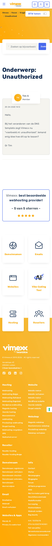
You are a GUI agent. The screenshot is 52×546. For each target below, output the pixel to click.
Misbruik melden (35, 511)
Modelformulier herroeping (34, 502)
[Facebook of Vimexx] (5, 373)
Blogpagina (33, 479)
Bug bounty (33, 515)
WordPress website (36, 401)
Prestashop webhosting (12, 423)
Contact (31, 468)
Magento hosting (9, 408)
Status (31, 472)
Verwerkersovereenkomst (39, 531)
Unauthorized (11, 16)
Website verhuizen (36, 394)
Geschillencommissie (37, 497)
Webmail (6, 504)
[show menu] (4, 4)
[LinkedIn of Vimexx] (16, 373)
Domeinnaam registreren (13, 468)
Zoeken (43, 46)
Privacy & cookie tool (11, 525)
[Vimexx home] (15, 4)
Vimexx (5, 13)
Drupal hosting (8, 426)
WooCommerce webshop (38, 426)
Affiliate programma (37, 486)
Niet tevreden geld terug (38, 493)
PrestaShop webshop (37, 429)
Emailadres (7, 500)
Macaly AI (6, 521)
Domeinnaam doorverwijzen (8, 484)
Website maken (34, 391)
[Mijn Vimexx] (41, 4)
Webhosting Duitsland (11, 398)
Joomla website (35, 405)
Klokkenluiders (34, 508)
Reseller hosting (9, 451)
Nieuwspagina (34, 476)
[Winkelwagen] (47, 4)
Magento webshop (36, 422)
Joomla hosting (9, 412)
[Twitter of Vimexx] (11, 373)
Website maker (34, 398)
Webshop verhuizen (36, 433)
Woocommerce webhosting (8, 417)
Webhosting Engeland (11, 401)
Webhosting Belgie (10, 394)
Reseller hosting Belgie (12, 454)
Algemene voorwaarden (38, 535)
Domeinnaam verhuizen (12, 472)
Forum (14, 13)
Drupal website (34, 408)
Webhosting (7, 391)
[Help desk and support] (35, 4)
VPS (4, 433)
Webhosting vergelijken (12, 430)
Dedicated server (9, 437)
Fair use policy (34, 528)
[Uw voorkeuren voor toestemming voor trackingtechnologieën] (49, 409)
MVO (30, 490)
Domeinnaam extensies (12, 479)
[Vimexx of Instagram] (21, 373)
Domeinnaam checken (11, 476)
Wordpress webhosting (12, 405)
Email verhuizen (9, 507)
